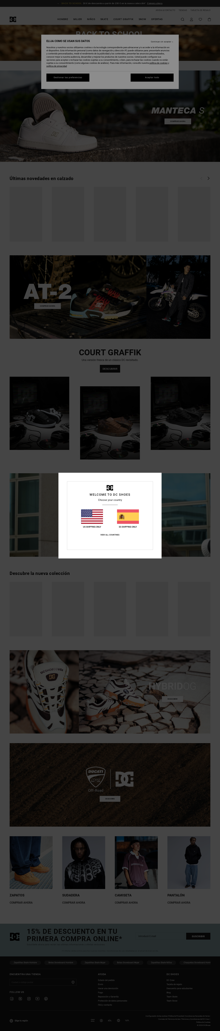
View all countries (109, 535)
